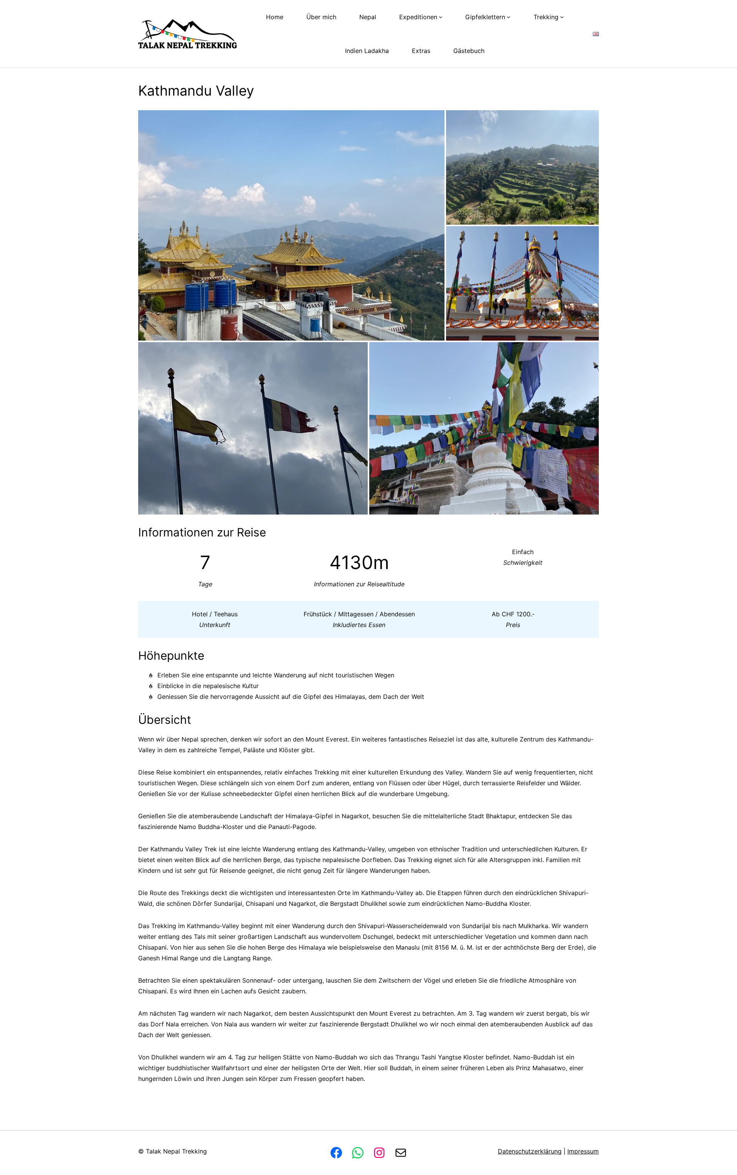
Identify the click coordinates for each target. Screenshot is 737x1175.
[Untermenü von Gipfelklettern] (509, 17)
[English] (596, 33)
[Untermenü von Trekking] (562, 17)
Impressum (583, 1151)
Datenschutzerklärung (530, 1151)
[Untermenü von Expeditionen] (441, 17)
